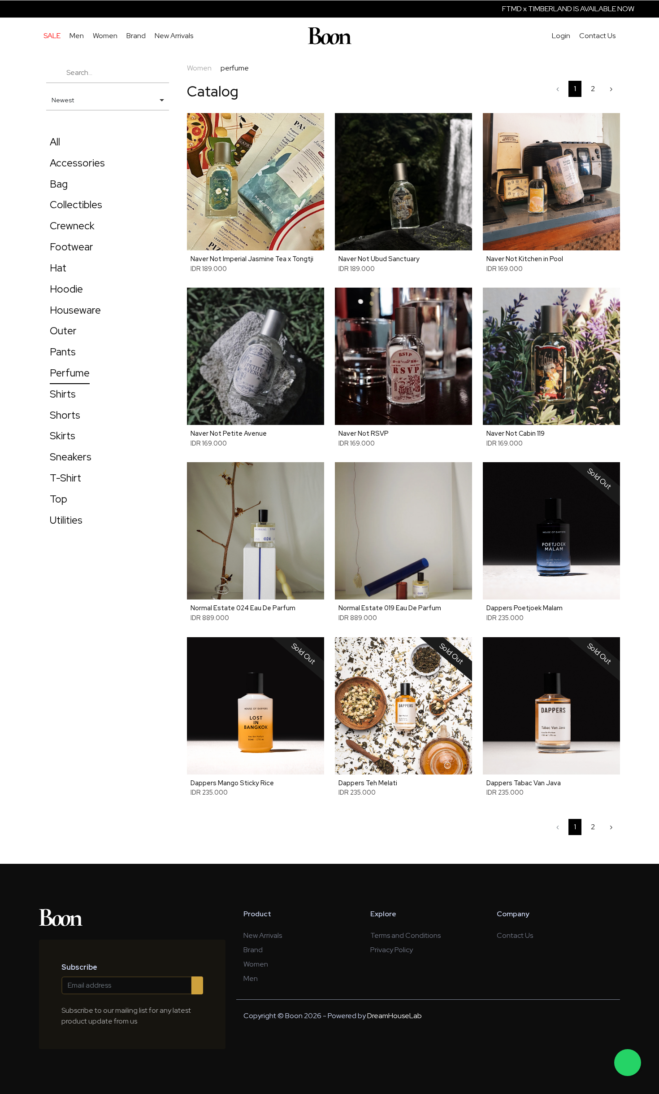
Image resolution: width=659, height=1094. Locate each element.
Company (513, 914)
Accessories (77, 163)
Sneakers (70, 457)
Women (105, 35)
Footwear (71, 247)
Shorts (65, 415)
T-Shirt (65, 478)
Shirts (63, 394)
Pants (63, 352)
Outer (63, 330)
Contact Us (597, 35)
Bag (59, 184)
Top (58, 499)
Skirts (62, 435)
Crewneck (72, 225)
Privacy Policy (391, 949)
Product (257, 914)
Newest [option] (63, 100)
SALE (52, 35)
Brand (136, 35)
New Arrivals (174, 35)
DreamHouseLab (394, 1015)
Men (76, 35)
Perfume (70, 373)
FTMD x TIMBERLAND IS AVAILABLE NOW (526, 8)
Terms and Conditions (405, 935)
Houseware (75, 310)
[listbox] (107, 100)
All (55, 142)
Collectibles (76, 204)
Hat (58, 268)
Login (561, 35)
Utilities (66, 520)
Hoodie (66, 289)
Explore (383, 914)
